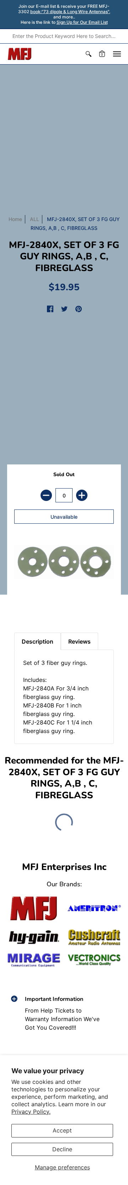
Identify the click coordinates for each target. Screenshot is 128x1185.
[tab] (21, 608)
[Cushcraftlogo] (94, 937)
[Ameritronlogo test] (94, 908)
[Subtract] (46, 495)
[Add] (81, 495)
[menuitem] (88, 54)
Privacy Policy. (30, 1111)
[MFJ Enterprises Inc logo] (19, 54)
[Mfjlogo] (33, 908)
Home (15, 219)
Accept (62, 1130)
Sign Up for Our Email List (82, 22)
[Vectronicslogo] (94, 960)
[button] (88, 54)
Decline (62, 1149)
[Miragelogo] (33, 960)
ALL (34, 219)
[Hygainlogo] (33, 937)
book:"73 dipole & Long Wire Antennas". (70, 11)
